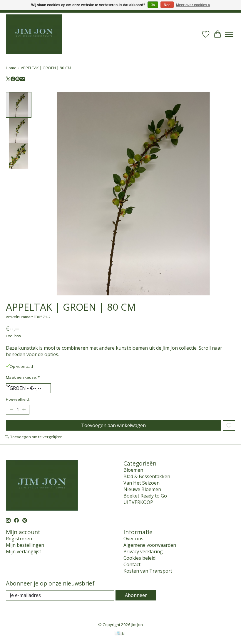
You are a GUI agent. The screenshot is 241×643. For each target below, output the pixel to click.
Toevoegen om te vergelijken (36, 436)
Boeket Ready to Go (145, 496)
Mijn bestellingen (25, 545)
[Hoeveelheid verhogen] (24, 410)
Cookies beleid (139, 558)
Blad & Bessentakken (146, 476)
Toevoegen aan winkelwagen (113, 425)
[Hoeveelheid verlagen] (11, 410)
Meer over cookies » (193, 5)
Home (11, 67)
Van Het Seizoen (141, 483)
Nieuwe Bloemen (142, 489)
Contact (131, 564)
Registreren (19, 538)
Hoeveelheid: (18, 399)
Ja (153, 5)
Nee (167, 5)
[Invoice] (118, 634)
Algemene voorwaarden (149, 545)
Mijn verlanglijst (23, 551)
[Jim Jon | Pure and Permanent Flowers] (34, 34)
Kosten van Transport (147, 571)
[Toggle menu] (229, 34)
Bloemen (133, 470)
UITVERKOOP (138, 502)
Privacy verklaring (143, 551)
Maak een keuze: (23, 377)
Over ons (133, 538)
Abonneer (136, 595)
